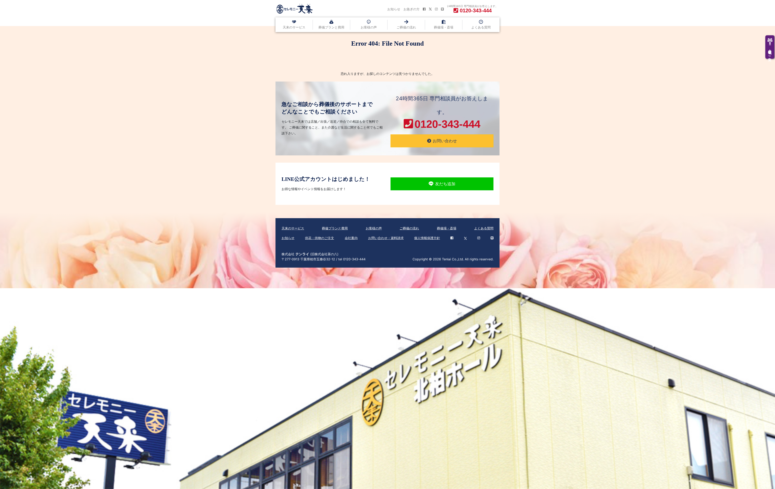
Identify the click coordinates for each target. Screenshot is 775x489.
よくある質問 (481, 27)
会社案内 (351, 238)
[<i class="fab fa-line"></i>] (442, 9)
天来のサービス (294, 27)
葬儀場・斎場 (443, 27)
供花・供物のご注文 (319, 238)
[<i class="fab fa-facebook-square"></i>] (424, 9)
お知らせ (393, 9)
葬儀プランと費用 (331, 27)
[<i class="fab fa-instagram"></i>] (436, 9)
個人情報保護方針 (427, 238)
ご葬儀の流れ (406, 27)
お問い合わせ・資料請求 (386, 238)
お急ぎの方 (411, 9)
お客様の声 (369, 27)
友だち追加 (445, 183)
